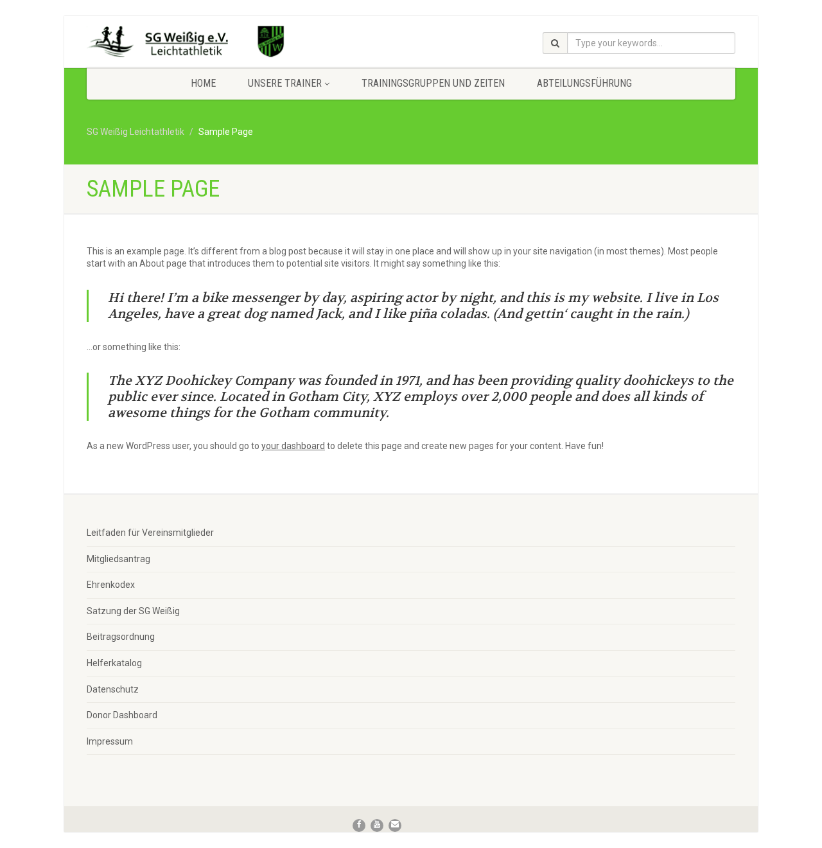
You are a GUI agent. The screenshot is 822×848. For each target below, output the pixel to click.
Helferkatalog (114, 663)
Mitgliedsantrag (118, 559)
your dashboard (293, 446)
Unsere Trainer (285, 83)
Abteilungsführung (584, 83)
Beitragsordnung (121, 637)
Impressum (110, 741)
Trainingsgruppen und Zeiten (433, 83)
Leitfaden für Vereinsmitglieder (150, 532)
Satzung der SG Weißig (133, 611)
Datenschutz (113, 689)
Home (203, 83)
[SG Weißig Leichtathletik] (188, 44)
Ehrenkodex (111, 584)
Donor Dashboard (122, 715)
